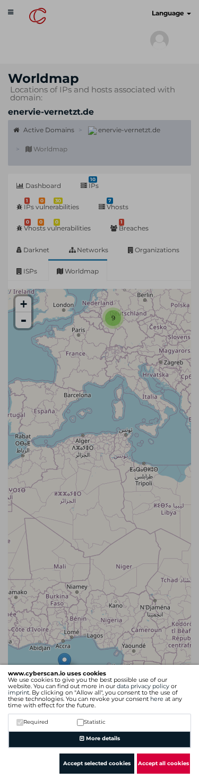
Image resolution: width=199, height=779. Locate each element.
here (156, 699)
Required (35, 721)
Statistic (95, 721)
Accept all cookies (163, 763)
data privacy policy (143, 686)
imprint (18, 692)
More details (102, 738)
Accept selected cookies (97, 763)
